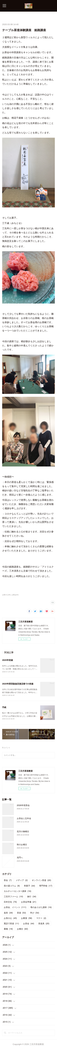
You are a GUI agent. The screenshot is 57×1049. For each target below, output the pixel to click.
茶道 (21, 912)
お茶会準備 (28, 901)
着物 (8, 928)
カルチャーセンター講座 (17, 891)
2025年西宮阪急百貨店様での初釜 (17, 683)
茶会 (8, 880)
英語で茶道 (11, 923)
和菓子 (29, 885)
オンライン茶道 (41, 880)
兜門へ (20, 857)
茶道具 (43, 923)
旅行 (31, 896)
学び (34, 912)
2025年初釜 (7, 659)
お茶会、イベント (15, 907)
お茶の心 (10, 918)
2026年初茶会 (23, 805)
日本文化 (10, 901)
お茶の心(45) (6, 595)
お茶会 (28, 923)
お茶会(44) (15, 595)
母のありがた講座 (41, 907)
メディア (22, 880)
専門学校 (45, 885)
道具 (8, 912)
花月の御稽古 (23, 831)
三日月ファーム (13, 896)
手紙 (4, 707)
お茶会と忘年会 (24, 818)
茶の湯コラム (12, 885)
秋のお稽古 (22, 844)
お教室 (26, 918)
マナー (41, 918)
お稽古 (22, 928)
